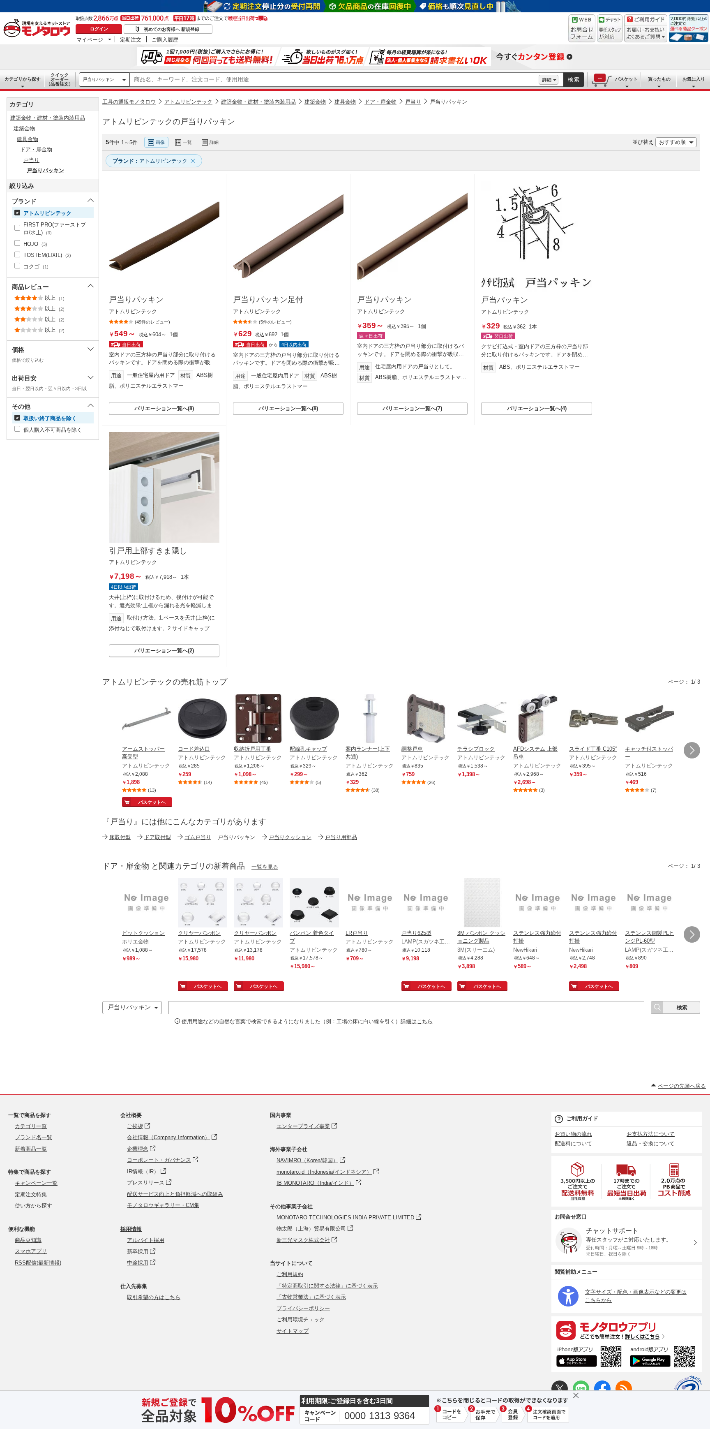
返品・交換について (651, 1143)
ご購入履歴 (165, 39)
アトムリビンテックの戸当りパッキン (168, 121)
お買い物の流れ (573, 1134)
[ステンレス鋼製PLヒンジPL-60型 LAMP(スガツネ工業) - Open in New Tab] (649, 903)
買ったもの (659, 78)
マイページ (89, 39)
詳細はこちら (417, 1021)
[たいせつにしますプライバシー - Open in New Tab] (688, 1390)
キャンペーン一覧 (36, 1183)
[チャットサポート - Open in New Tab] (609, 28)
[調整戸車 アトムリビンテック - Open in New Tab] (426, 719)
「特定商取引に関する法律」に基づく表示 (327, 1286)
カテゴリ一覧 (31, 1126)
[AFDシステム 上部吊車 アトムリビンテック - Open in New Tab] (537, 719)
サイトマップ (293, 1331)
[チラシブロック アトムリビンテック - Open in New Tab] (482, 719)
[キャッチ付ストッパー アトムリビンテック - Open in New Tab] (649, 719)
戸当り (413, 102)
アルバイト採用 (145, 1240)
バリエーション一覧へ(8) (164, 408)
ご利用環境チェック (301, 1319)
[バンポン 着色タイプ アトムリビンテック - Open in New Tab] (314, 903)
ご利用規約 (290, 1274)
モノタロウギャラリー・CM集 (163, 1205)
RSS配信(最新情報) (38, 1263)
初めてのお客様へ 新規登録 (171, 29)
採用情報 (131, 1229)
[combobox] (334, 80)
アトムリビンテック (188, 102)
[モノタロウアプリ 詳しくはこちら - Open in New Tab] (626, 1329)
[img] (39, 29)
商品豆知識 (28, 1240)
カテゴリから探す (23, 78)
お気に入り (693, 78)
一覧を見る (264, 867)
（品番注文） (59, 79)
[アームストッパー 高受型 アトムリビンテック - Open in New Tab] (146, 719)
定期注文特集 (31, 1194)
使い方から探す (33, 1205)
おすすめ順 (672, 142)
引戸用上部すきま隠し (148, 550)
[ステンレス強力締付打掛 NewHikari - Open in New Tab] (537, 903)
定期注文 (130, 39)
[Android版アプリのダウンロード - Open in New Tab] (664, 1357)
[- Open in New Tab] (578, 1181)
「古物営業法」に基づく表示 (311, 1297)
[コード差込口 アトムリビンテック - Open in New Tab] (202, 719)
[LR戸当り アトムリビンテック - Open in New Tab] (370, 903)
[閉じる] (321, 135)
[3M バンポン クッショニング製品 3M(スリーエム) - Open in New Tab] (482, 903)
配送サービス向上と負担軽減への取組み (175, 1194)
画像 (160, 142)
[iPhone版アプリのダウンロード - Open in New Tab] (589, 1357)
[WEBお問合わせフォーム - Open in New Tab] (581, 28)
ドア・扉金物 (380, 102)
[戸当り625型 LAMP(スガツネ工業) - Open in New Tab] (426, 903)
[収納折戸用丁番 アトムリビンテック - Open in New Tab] (258, 719)
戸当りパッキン (98, 79)
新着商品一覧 (31, 1149)
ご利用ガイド (582, 1118)
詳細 (546, 79)
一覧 (187, 142)
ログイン (99, 28)
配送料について (573, 1143)
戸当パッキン (504, 300)
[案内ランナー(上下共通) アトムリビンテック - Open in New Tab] (370, 719)
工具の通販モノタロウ (129, 102)
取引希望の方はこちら (153, 1297)
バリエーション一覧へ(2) (164, 650)
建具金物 (345, 102)
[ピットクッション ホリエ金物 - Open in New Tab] (146, 903)
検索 (574, 79)
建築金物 (315, 102)
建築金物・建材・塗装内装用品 (258, 102)
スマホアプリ (31, 1251)
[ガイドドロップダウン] (645, 33)
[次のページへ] (692, 750)
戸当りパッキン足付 (268, 299)
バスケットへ (152, 802)
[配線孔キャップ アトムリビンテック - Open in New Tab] (314, 719)
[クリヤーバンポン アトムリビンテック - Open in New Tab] (202, 903)
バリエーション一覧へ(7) (412, 408)
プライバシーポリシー (303, 1308)
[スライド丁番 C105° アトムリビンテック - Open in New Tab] (593, 719)
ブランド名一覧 (33, 1137)
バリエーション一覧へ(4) (537, 408)
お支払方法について (651, 1134)
